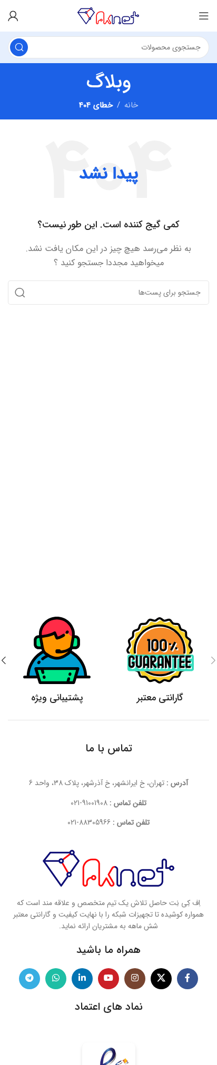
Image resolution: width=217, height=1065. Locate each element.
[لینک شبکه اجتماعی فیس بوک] (187, 978)
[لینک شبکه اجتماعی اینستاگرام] (134, 978)
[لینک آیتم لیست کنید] (108, 803)
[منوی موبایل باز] (203, 15)
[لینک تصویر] (108, 867)
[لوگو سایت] (108, 15)
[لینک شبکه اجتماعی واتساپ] (55, 978)
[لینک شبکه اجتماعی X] (161, 978)
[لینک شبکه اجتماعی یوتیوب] (108, 978)
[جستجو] (19, 47)
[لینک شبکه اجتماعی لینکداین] (82, 978)
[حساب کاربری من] (13, 15)
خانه (131, 105)
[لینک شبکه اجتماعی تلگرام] (29, 978)
